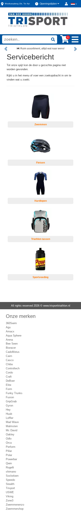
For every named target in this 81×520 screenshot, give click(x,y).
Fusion (10, 397)
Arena (9, 339)
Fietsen (40, 162)
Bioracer (11, 347)
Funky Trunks (14, 393)
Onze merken (21, 316)
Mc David (11, 430)
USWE (10, 492)
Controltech (13, 368)
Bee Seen (12, 343)
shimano (11, 471)
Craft (9, 376)
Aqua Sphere (13, 335)
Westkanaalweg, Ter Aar (17, 4)
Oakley (10, 434)
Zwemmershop (14, 508)
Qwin (9, 463)
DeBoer (10, 380)
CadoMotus (13, 351)
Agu (8, 327)
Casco (10, 360)
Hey (8, 409)
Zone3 (9, 500)
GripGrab (11, 401)
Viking (9, 496)
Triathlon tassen (40, 239)
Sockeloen (12, 475)
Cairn (9, 356)
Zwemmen (40, 124)
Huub (9, 413)
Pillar (9, 450)
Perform (10, 446)
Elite (8, 384)
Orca (9, 442)
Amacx (10, 331)
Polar (9, 455)
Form (9, 389)
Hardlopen (40, 200)
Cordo (9, 372)
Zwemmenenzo (15, 504)
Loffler (9, 417)
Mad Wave (12, 422)
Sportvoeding (40, 277)
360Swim (11, 323)
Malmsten (12, 426)
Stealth (10, 484)
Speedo (10, 479)
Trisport (10, 488)
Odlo (8, 438)
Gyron (9, 405)
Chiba (9, 364)
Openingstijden (49, 3)
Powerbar (11, 459)
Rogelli (10, 467)
